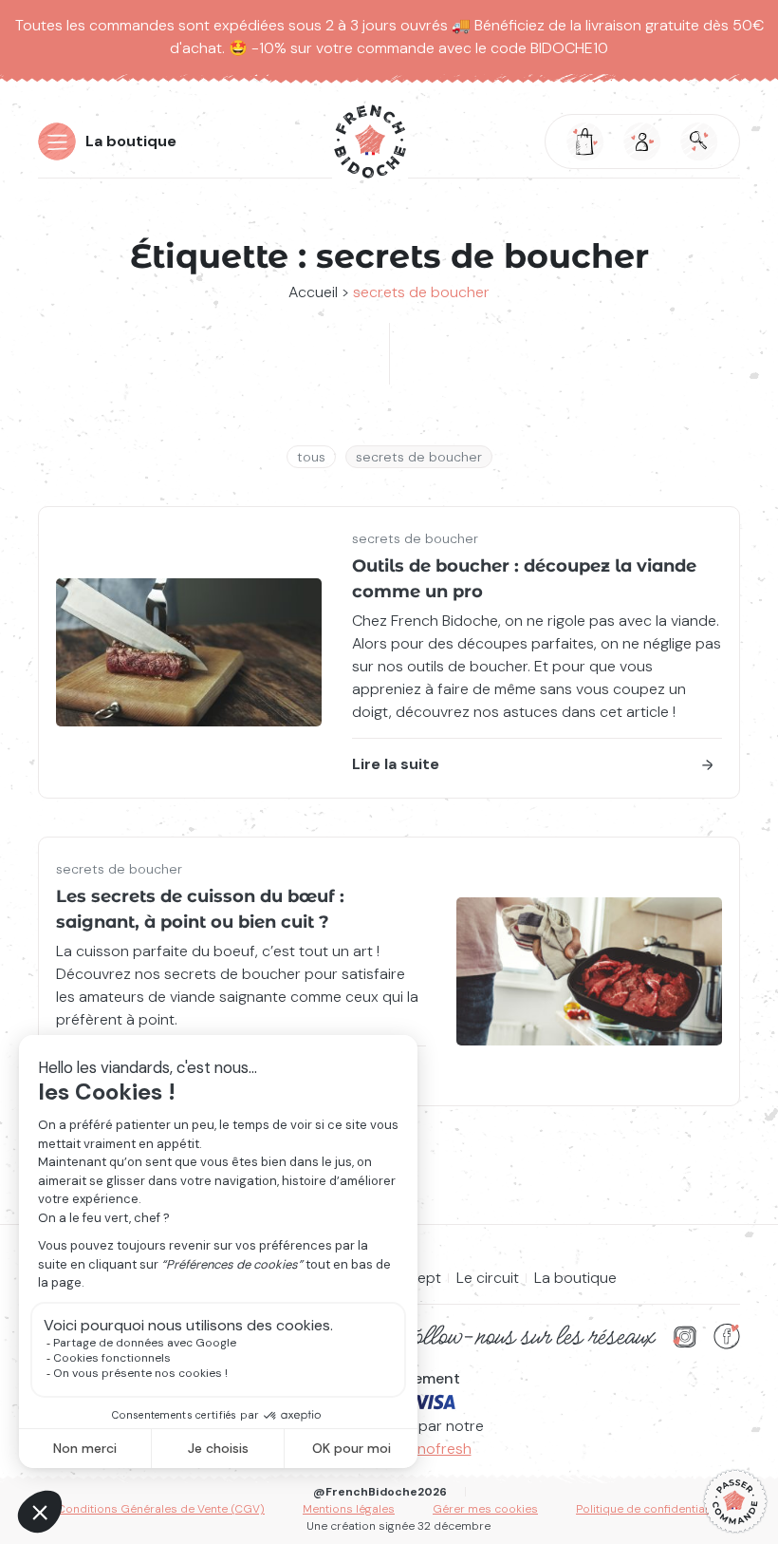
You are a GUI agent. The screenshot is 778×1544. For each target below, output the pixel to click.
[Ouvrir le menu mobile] (57, 141)
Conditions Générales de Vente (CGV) (161, 1508)
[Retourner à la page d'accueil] (370, 141)
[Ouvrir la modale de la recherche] (699, 141)
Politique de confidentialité (648, 1508)
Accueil (313, 292)
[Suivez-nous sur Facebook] (726, 1336)
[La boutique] (735, 1501)
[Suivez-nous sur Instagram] (685, 1336)
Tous (311, 456)
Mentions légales (349, 1508)
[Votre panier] (585, 141)
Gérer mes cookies (485, 1508)
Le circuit (487, 1278)
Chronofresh (427, 1449)
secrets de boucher (419, 456)
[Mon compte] (642, 141)
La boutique (130, 141)
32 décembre (454, 1526)
